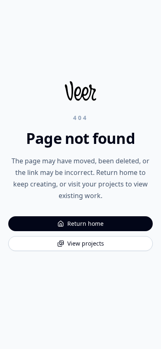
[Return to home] (80, 91)
